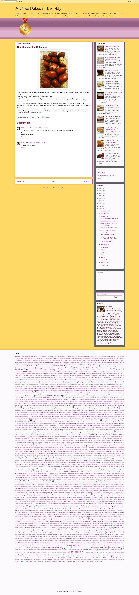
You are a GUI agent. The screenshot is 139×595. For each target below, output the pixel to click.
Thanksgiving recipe (86, 534)
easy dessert (26, 420)
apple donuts (58, 362)
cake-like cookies (83, 383)
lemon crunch (119, 460)
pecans (22, 497)
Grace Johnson (106, 436)
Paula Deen (121, 494)
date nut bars (76, 412)
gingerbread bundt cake (103, 434)
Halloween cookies (87, 442)
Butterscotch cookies (33, 381)
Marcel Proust (110, 468)
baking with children (65, 368)
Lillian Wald (44, 464)
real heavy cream (71, 506)
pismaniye (93, 499)
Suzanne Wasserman (90, 531)
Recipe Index (101, 172)
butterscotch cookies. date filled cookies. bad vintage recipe (54, 381)
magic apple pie (59, 468)
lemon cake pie (77, 460)
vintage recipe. (102, 552)
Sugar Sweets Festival (53, 529)
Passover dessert (86, 494)
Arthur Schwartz (57, 366)
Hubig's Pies (28, 451)
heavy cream (47, 445)
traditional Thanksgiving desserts (89, 538)
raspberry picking (44, 506)
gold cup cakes (84, 436)
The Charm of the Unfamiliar (108, 227)
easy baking (110, 416)
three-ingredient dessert (116, 536)
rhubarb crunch (75, 508)
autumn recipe (85, 366)
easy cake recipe (50, 418)
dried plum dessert (72, 416)
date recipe (84, 412)
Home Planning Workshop (37, 447)
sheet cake (85, 518)
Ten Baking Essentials (106, 241)
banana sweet (119, 368)
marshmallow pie (98, 469)
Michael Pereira (44, 475)
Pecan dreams (89, 495)
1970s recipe (27, 358)
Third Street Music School (103, 536)
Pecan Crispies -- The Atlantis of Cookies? (111, 141)
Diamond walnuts (91, 414)
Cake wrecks (73, 383)
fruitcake (83, 433)
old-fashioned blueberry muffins (48, 488)
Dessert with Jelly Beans (79, 414)
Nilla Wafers (100, 481)
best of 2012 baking (86, 369)
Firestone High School (107, 425)
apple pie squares (53, 364)
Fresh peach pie (39, 431)
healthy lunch (18, 445)
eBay (59, 421)
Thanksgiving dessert (51, 534)
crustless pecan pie (64, 410)
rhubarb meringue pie (94, 508)
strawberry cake (19, 527)
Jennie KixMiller (30, 455)
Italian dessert (70, 453)
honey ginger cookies (53, 449)
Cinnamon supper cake (58, 397)
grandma (87, 438)
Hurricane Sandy (49, 451)
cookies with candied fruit (79, 403)
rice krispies (67, 510)
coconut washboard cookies (42, 401)
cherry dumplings (84, 386)
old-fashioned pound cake (114, 488)
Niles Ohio (92, 481)
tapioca (16, 532)
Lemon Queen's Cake (82, 462)
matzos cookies (93, 471)
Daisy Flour (32, 412)
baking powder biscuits (44, 368)
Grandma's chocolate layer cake (114, 438)
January (103, 265)
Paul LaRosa (112, 494)
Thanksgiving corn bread (21, 534)
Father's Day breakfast (51, 425)
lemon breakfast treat (51, 460)
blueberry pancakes (31, 373)
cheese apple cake (37, 386)
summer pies (84, 529)
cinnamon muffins (36, 397)
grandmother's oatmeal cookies (46, 440)
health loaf (111, 444)
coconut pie (21, 401)
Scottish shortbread (93, 516)
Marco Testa (18, 469)
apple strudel (63, 364)
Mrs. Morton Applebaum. (114, 477)
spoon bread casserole (98, 523)
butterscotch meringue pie (76, 381)
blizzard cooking (82, 371)
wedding (71, 555)
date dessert (54, 412)
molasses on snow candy (45, 477)
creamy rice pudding (72, 408)
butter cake (39, 379)
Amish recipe (20, 360)
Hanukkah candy (88, 444)
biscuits (49, 371)
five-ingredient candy (119, 425)
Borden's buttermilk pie (77, 373)
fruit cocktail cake (38, 433)
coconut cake (67, 399)
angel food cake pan (58, 360)
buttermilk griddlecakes (94, 379)
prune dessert (29, 503)
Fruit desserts (75, 433)
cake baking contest (109, 381)
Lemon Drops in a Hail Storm (109, 221)
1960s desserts (120, 356)
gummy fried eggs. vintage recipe (70, 442)
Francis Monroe (72, 427)
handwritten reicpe (78, 444)
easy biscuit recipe (119, 416)
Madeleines (40, 468)
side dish (92, 518)
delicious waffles (51, 414)
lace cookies (31, 458)
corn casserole (39, 405)
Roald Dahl (17, 512)
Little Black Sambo (66, 464)
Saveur (106, 514)
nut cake (34, 484)
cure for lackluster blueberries (103, 410)
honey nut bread (80, 449)
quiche (56, 505)
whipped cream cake (20, 557)
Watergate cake (63, 555)
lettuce (32, 464)
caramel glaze (62, 384)
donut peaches (24, 416)
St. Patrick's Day (42, 525)
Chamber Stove (118, 384)
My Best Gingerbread (111, 70)
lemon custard (27, 462)
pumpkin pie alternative (104, 503)
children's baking (29, 388)
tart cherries (31, 532)
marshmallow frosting (87, 469)
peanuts (72, 495)
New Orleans (23, 481)
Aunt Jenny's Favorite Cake (73, 366)
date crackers (46, 412)
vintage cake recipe (74, 546)
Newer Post (21, 181)
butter (23, 379)
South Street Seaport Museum (92, 521)
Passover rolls (96, 494)
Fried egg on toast (87, 431)
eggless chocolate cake (90, 421)
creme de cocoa (90, 408)
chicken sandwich (19, 388)
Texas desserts (63, 532)
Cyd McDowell (24, 412)
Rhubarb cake (55, 508)
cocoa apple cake (109, 397)
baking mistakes (30, 368)
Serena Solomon (46, 518)
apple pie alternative (21, 364)
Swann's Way (101, 531)
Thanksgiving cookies (117, 532)
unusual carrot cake (97, 540)
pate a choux (105, 494)
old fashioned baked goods (62, 486)
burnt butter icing (116, 377)
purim (39, 505)
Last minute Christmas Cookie (69, 458)
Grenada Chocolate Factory (23, 442)
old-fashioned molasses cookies (97, 488)
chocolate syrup (105, 393)
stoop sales (94, 525)
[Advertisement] (24, 574)
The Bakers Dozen (113, 534)
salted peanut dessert (34, 514)
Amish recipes (28, 360)
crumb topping (43, 410)
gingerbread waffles (32, 436)
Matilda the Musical (42, 471)
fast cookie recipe (27, 425)
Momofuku (66, 477)
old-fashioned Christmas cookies (65, 488)
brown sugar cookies (52, 377)
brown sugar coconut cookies (38, 377)
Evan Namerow (120, 421)
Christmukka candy (99, 395)
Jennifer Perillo (40, 455)
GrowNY (41, 442)
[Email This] (42, 117)
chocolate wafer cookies (116, 393)
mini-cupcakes (64, 475)
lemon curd (18, 462)
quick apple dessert (64, 505)
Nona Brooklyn (102, 482)
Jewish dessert (76, 455)
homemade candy (69, 447)
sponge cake (87, 523)
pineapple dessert (33, 499)
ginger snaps (84, 434)
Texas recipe (83, 532)
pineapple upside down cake (61, 499)
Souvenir (22, 523)
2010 (101, 208)
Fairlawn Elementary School (67, 423)
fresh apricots (36, 429)
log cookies (117, 464)
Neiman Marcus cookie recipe (103, 479)
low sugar (53, 466)
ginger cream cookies (73, 434)
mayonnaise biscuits (103, 471)
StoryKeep (101, 525)
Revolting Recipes (46, 508)
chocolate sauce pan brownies (59, 393)
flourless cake (48, 427)
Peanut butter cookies (40, 495)
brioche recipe (66, 375)
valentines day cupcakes (109, 542)
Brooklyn (94, 375)
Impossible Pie (78, 451)
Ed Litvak (64, 421)
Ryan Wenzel (120, 512)
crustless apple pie (53, 410)
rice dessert (59, 510)
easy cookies (105, 418)
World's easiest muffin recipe (100, 559)
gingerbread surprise (20, 436)
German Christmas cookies (51, 434)
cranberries (58, 407)
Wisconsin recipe (47, 559)
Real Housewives (81, 506)
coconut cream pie (90, 399)
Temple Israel (39, 532)
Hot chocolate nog (109, 449)
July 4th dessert (59, 456)
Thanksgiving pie (75, 534)
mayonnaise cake (114, 471)
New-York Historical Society (82, 481)
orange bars (121, 490)
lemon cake (68, 460)
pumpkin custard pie (74, 503)
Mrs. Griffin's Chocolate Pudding (99, 477)
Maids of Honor (86, 468)
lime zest (58, 464)
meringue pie (121, 473)
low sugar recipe (61, 466)
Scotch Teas (71, 516)
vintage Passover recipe (103, 549)
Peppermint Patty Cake (31, 497)
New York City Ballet (46, 481)
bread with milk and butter (116, 373)
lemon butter (61, 460)
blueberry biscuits (109, 371)
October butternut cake (25, 486)
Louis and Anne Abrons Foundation (36, 466)
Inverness (17, 453)
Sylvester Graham (118, 531)
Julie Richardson (48, 457)
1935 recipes (70, 356)
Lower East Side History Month (99, 466)
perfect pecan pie (63, 497)
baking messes (20, 368)
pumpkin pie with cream (20, 505)
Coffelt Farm (98, 401)
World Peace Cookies (66, 559)
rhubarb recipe (34, 510)
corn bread (31, 405)
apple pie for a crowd (42, 364)
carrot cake (88, 384)
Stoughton (108, 525)
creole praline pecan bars (112, 408)
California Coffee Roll (111, 81)
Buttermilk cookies (82, 379)
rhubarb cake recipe (65, 508)
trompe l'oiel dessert (21, 540)
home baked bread (24, 447)
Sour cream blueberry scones (27, 521)
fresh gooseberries (89, 429)
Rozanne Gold (87, 512)
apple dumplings (95, 362)
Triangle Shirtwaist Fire (118, 538)
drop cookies (82, 416)
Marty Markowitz (108, 469)
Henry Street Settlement (77, 446)
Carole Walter (81, 384)
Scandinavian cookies (26, 516)
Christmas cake (19, 395)
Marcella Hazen (118, 468)
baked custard (120, 366)
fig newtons (79, 425)
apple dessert (49, 362)
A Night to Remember (37, 358)
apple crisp (30, 362)
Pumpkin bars (54, 503)
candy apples (119, 382)
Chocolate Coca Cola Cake (65, 390)
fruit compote (47, 433)
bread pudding (97, 373)
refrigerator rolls (20, 508)
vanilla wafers (48, 543)
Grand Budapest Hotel (68, 438)
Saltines (43, 514)
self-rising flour (37, 518)
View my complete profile (104, 343)
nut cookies (41, 484)
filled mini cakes (96, 425)
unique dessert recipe (76, 540)
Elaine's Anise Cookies (111, 105)
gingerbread (92, 434)
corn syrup (63, 405)
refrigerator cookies (118, 507)
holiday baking (114, 446)
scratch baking (103, 516)
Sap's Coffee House (74, 514)
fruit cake (29, 433)
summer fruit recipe (65, 529)
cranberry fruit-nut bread (91, 407)
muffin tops (45, 479)
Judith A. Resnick (36, 457)
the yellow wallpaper (91, 536)
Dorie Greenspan (47, 416)
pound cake (62, 501)
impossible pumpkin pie (89, 451)
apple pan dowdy (114, 362)
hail (80, 442)
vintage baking (26, 545)
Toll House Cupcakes (65, 538)
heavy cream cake (56, 445)
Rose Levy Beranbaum (50, 512)
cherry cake (55, 386)
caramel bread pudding (32, 384)
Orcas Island (88, 492)
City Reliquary (69, 397)
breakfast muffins (27, 375)
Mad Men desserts (32, 468)
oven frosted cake (118, 492)
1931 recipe (50, 356)
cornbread (71, 405)
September (104, 244)
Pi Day (100, 497)
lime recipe (51, 464)
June (102, 252)
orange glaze (46, 492)
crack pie (35, 407)
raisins (26, 507)
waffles (106, 554)
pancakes (42, 494)
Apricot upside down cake (101, 364)
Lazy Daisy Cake (118, 458)
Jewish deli (67, 455)
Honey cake (44, 449)
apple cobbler (23, 362)
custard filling (115, 410)
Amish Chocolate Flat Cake (109, 358)
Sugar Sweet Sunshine (40, 529)
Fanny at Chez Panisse (102, 423)
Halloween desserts (108, 442)
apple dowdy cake (85, 362)
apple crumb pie (39, 362)
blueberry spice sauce (51, 373)
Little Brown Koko (77, 464)
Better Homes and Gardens (99, 369)
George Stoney (25, 434)
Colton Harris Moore (24, 403)
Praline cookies (90, 501)
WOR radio (56, 559)
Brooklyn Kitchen (103, 375)
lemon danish (35, 462)
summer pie (76, 529)
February (104, 262)
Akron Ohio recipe (64, 358)
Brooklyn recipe (113, 375)
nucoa (28, 484)
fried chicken (79, 431)
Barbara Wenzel (31, 369)
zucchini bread (71, 561)
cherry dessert (74, 386)
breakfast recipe (48, 375)
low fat (47, 466)
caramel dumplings (52, 384)
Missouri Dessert (82, 475)
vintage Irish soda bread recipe (75, 549)
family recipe (92, 423)
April (102, 257)
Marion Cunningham (75, 469)
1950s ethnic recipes (110, 356)
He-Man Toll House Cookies (100, 444)
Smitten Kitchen (38, 519)
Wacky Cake (99, 554)
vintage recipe (74, 552)
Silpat (97, 518)
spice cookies (46, 523)
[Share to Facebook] (47, 117)
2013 (101, 201)
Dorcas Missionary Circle (36, 416)
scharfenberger (37, 516)
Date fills (69, 412)
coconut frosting (111, 399)
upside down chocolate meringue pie (55, 542)
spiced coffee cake (77, 523)
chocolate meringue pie (74, 392)
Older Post (87, 181)
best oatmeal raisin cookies (73, 369)
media (25, 473)
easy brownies (31, 418)
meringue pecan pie (111, 473)
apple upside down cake (74, 364)
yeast (22, 561)
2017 (101, 190)
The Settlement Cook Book (65, 536)
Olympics (53, 490)
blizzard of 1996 (91, 371)
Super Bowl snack (38, 531)
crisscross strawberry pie (31, 410)
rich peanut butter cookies (88, 510)
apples (91, 364)
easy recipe (96, 420)
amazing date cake (96, 358)
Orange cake (20, 492)
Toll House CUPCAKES (112, 46)
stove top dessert (117, 525)
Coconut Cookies (78, 399)
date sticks (99, 412)
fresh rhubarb (58, 431)
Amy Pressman (37, 360)
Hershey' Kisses (91, 445)
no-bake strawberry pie (77, 482)
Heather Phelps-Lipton (37, 445)
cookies (69, 403)
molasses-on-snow (57, 477)
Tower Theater (76, 538)
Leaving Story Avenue (26, 460)
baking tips (55, 368)
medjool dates (33, 473)
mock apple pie (100, 475)
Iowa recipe (24, 453)
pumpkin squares (32, 505)
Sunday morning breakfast (105, 529)
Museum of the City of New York (74, 479)
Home (54, 181)
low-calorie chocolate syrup (74, 466)
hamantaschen (118, 442)
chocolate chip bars (110, 388)
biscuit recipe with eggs (40, 371)
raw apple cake (53, 506)
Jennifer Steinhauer (49, 455)
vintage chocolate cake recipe (114, 546)
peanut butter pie (64, 495)
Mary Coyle (116, 469)
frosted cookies (109, 431)
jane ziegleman (107, 453)
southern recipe (107, 521)
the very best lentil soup (78, 536)
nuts (47, 484)
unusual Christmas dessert (110, 540)
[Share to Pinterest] (49, 117)
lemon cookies (99, 460)
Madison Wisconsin (49, 468)
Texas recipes (92, 533)
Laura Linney (92, 458)
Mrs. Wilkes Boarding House (27, 479)
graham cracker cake (117, 436)
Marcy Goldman (27, 470)
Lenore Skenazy (25, 464)
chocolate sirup (83, 393)
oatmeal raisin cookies (111, 484)
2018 (101, 188)
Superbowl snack (68, 531)
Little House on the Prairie (106, 464)
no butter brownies (110, 481)
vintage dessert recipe (112, 548)
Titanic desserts (53, 538)
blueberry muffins (20, 373)
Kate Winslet (101, 456)
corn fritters (55, 405)
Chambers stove (19, 386)
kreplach (17, 458)
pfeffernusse (87, 497)
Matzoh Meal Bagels (83, 471)
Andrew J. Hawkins (46, 360)
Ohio (34, 486)
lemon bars (41, 460)
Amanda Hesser (86, 358)
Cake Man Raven (19, 382)
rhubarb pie (113, 508)
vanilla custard (18, 543)
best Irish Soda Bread (60, 369)
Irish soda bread (40, 453)
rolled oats (32, 512)
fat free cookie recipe (38, 425)
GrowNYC (47, 442)
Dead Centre (119, 412)
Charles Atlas (28, 386)
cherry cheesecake (64, 386)
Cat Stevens (104, 384)
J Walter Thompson (79, 453)
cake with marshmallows (62, 382)
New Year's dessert (34, 481)
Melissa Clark (53, 473)
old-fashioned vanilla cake (33, 490)
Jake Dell (96, 453)
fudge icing (90, 433)
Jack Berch (89, 453)
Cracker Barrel (42, 407)
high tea (107, 445)
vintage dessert (97, 547)
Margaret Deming (47, 469)
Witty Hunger (25, 128)
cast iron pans (96, 384)
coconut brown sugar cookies (55, 399)
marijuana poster (65, 469)
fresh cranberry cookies (66, 429)
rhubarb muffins (105, 508)
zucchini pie (98, 561)
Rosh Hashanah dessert (74, 512)
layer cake (109, 458)
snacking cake (56, 519)
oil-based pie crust (50, 486)
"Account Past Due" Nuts (107, 234)
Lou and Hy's (23, 466)
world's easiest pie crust (114, 559)
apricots (111, 364)
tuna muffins (40, 540)
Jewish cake (60, 455)
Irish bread (31, 453)
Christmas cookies (52, 396)
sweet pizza (109, 531)
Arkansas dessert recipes (43, 366)
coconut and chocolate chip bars (29, 399)
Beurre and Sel (18, 371)
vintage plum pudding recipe (48, 552)
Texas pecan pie (73, 532)
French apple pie (82, 427)
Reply (23, 137)
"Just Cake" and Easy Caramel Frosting (111, 128)
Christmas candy (29, 396)
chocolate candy (92, 388)
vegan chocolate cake (58, 543)
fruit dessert (55, 433)
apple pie (122, 362)
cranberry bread (67, 407)
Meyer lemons (34, 475)
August (103, 247)
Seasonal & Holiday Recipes (105, 175)
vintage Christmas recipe (21, 547)
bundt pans (107, 377)
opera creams (113, 490)
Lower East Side (86, 466)
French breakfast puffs (101, 427)
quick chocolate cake (88, 505)
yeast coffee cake (38, 561)
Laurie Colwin (100, 458)
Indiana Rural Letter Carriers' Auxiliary (111, 451)
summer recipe (92, 529)
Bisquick (55, 371)
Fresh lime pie (29, 431)
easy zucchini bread (51, 421)
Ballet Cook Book (77, 368)
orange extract (38, 492)
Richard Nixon (99, 510)
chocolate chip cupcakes (26, 390)
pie (105, 497)
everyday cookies (30, 423)
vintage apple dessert (113, 543)
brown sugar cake (25, 377)
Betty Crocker (111, 369)
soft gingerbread (97, 519)
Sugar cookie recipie (28, 529)
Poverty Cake (81, 501)
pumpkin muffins (85, 503)
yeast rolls (54, 561)
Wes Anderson (107, 556)
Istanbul (49, 453)
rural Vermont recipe (97, 512)
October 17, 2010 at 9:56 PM (36, 142)
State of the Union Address (55, 525)
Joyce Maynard (25, 457)
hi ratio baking (100, 445)
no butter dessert (34, 482)
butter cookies (31, 379)
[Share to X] (45, 117)
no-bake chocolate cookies (64, 482)
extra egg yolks (40, 423)
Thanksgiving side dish (100, 534)
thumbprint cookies (29, 538)
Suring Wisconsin (78, 531)
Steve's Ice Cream (77, 525)
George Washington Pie (36, 434)
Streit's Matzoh (110, 527)
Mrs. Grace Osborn (84, 477)
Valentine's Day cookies (78, 542)
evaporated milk (20, 423)
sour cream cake (40, 521)
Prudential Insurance (20, 503)
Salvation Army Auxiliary (52, 514)
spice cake (38, 523)
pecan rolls (116, 495)
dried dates (63, 416)
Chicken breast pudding (116, 386)
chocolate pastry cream (87, 392)
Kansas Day (67, 456)
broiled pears (87, 375)
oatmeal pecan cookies (86, 484)
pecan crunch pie (80, 495)
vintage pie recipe (33, 552)
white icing (90, 557)
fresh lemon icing (20, 431)
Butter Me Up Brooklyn (50, 379)
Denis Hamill (60, 414)
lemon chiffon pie (88, 460)
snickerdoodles (65, 519)
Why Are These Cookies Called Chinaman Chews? (108, 237)
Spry (29, 525)
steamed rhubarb (67, 525)
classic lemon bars (79, 397)
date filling (62, 412)
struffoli (117, 527)
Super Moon (48, 531)
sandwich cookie (64, 514)
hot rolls (21, 451)
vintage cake (62, 545)
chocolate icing (40, 392)
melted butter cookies (73, 473)
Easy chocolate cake (63, 418)
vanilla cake (119, 542)
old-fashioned (23, 488)
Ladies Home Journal (54, 458)
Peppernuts (41, 497)
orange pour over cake (69, 492)
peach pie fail (29, 495)
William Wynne (116, 557)
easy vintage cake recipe (108, 419)
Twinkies (54, 540)
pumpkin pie (93, 503)
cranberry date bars (78, 407)
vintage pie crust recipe (20, 552)
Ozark (30, 494)
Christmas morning (88, 395)
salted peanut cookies (22, 514)
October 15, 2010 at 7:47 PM (39, 128)
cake (102, 381)
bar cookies (19, 370)
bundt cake (91, 377)
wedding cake (78, 555)
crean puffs (81, 408)
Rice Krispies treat (75, 510)
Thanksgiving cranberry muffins (36, 534)
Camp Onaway (110, 382)
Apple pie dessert (32, 364)
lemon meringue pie (69, 462)
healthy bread (119, 444)
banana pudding (110, 368)
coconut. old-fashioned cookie (58, 401)
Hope (87, 449)
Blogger (79, 591)
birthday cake (28, 371)
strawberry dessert (30, 527)
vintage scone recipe (39, 554)
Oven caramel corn (107, 492)
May (102, 254)
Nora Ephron (119, 482)
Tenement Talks (49, 532)
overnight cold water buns (21, 494)
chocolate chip (101, 388)
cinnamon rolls (46, 397)
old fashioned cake (88, 486)
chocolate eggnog (113, 390)
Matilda (34, 471)
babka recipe (104, 366)
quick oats (117, 505)
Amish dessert (120, 358)
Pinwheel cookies (84, 499)
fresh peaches (49, 431)
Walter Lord (46, 555)
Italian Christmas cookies (59, 453)
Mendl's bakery (95, 473)
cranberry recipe (114, 407)
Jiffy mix (116, 455)
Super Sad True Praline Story (109, 218)
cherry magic (93, 386)
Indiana (98, 451)
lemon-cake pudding (115, 462)
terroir (56, 532)
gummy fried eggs (56, 442)
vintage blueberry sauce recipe (50, 545)
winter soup (30, 559)
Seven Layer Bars (63, 518)
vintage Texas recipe (66, 554)
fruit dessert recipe (64, 433)
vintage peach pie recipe (116, 549)
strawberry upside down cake (98, 527)
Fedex (61, 425)
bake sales (111, 366)
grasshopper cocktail (87, 440)
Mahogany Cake (69, 468)
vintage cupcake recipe (84, 547)
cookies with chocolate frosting (94, 403)
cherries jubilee (46, 386)
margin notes (56, 469)
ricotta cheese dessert (109, 510)
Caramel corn (43, 384)
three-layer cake (19, 538)
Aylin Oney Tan (94, 366)
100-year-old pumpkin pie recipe (29, 356)
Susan (23, 142)
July (102, 249)
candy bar (17, 384)
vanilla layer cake (28, 543)
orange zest (80, 492)
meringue (103, 473)
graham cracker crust (35, 438)
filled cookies (87, 425)
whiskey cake (55, 557)
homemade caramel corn (81, 447)
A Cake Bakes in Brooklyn (39, 8)
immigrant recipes (69, 451)
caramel (23, 384)
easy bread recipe (21, 418)
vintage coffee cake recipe (36, 547)
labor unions (24, 458)
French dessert (112, 427)
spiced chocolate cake (66, 523)
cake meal (27, 382)
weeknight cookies (96, 555)
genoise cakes (114, 433)
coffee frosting (90, 401)
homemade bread (58, 447)
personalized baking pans (76, 497)
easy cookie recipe (93, 418)
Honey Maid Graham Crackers (67, 449)
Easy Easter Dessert (37, 419)
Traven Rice (101, 538)
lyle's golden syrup (112, 466)
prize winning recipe (117, 501)
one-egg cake (104, 490)
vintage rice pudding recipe (26, 554)
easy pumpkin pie (86, 419)
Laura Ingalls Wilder (82, 458)
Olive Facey (44, 490)
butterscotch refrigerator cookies (91, 381)
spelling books (29, 523)
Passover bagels (66, 494)
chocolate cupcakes (79, 390)
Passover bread (75, 494)
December (104, 211)
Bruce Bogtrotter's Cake (112, 153)
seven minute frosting (75, 518)
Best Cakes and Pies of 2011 (45, 370)
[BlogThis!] (43, 117)
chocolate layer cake (51, 392)
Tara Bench (23, 532)
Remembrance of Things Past (33, 508)
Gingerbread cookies (116, 434)
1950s (101, 356)
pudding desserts (44, 503)
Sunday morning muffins (25, 531)
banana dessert (101, 368)
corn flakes (48, 405)
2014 (101, 198)
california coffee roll (101, 382)
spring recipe (23, 525)
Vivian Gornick (91, 554)
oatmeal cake (62, 484)
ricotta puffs (119, 510)
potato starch (54, 501)
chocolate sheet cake (73, 393)
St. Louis (34, 525)
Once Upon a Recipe (73, 490)
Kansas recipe (75, 456)
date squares (92, 412)
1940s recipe (94, 356)
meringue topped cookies (23, 475)
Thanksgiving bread (104, 533)
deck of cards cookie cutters (22, 414)
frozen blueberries (21, 433)
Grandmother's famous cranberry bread (25, 440)
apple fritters (105, 362)
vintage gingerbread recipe (60, 549)
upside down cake (40, 542)
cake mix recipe (35, 382)
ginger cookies (63, 434)
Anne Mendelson (92, 360)
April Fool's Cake (118, 364)
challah (111, 384)
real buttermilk (62, 506)
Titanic (46, 538)
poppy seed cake (33, 501)
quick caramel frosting (76, 505)
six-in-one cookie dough (27, 519)
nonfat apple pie (111, 482)
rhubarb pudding (25, 510)
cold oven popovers (107, 401)
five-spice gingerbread (22, 427)
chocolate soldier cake (94, 393)
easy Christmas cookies (78, 418)
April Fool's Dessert (29, 366)
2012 (101, 203)
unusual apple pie (87, 540)
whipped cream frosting (32, 557)
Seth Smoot (54, 518)
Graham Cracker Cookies (21, 438)
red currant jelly (90, 506)
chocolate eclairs (103, 390)
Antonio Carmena (102, 360)
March (103, 260)
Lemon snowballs (104, 462)
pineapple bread (23, 499)
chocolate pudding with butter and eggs (31, 393)
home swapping (48, 447)
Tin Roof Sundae (39, 538)
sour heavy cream (78, 521)
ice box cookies (59, 451)
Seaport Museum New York (115, 516)
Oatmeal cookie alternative (73, 484)
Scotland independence (81, 516)
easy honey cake (67, 419)
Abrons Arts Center (48, 358)
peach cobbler (20, 495)
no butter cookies (24, 482)
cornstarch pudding (90, 405)
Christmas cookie (40, 395)
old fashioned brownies (76, 486)
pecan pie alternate (107, 495)
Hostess (92, 449)
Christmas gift (79, 395)
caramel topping (72, 384)
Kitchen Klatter (119, 456)
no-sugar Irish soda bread (91, 482)
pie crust (117, 497)
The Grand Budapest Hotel (43, 536)
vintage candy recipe (99, 545)
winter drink (23, 559)
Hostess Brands (100, 449)
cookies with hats (107, 403)
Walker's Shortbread (114, 554)
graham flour (57, 438)
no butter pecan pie (44, 482)
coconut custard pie (101, 399)
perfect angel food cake (51, 497)
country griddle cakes (109, 405)
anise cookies (68, 360)
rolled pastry (40, 512)
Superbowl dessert (57, 531)
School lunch (63, 516)
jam (101, 453)
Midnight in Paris (54, 475)
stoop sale (87, 525)
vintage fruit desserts (47, 549)
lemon (34, 460)
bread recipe (105, 373)
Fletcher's (31, 427)
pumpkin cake (64, 503)
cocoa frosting (119, 397)
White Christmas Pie (81, 557)
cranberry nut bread (103, 407)
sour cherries (116, 519)
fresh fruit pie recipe (78, 429)
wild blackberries (99, 557)
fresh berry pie (44, 429)
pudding (36, 503)
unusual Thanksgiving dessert (27, 542)
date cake (38, 412)
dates (105, 412)
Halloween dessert (98, 442)
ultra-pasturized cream (64, 540)
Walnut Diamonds (37, 555)
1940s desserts (85, 356)
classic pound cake (89, 397)
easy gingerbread (56, 419)
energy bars (100, 421)
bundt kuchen (99, 377)
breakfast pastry (38, 375)
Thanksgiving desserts (64, 534)
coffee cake (81, 401)
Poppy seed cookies (44, 501)
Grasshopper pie (97, 440)
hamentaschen (29, 444)
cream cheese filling (29, 408)
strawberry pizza (61, 527)
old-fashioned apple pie (33, 488)
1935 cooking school (60, 356)
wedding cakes (86, 555)
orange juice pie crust (58, 492)
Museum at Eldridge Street (57, 479)
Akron (56, 358)
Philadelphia (94, 497)
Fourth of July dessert (59, 427)
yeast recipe (47, 561)
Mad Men (23, 468)
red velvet (98, 506)
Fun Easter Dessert (99, 433)
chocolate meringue (62, 392)
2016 (101, 193)
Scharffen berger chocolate (50, 516)
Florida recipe (39, 427)
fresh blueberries (54, 429)
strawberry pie (52, 527)
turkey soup (47, 540)
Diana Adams (100, 414)
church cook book (110, 395)
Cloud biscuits (100, 397)
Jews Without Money (107, 455)
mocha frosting (91, 475)
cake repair (43, 382)
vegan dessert (81, 543)
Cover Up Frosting (26, 407)
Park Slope (51, 494)
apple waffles (85, 364)
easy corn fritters (115, 418)
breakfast (17, 375)
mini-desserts (72, 475)
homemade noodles (27, 449)
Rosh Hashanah (61, 512)
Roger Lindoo (25, 512)
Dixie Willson (117, 414)
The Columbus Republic (28, 536)
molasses (34, 477)
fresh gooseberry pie (100, 429)
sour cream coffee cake (52, 521)
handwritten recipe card (65, 444)
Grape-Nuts (77, 440)
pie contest (110, 497)
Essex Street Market (110, 421)
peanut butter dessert (53, 495)
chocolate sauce (46, 393)
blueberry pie (41, 373)
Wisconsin (37, 559)
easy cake (39, 418)
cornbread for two (80, 405)
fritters (102, 431)
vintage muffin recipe (90, 549)
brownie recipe (62, 377)
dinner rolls (109, 414)
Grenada (122, 440)
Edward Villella (71, 421)
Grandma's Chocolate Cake (97, 438)
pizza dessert (101, 499)
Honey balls (36, 449)
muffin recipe (38, 479)
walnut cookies (27, 555)
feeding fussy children (70, 425)
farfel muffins (114, 423)
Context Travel (53, 403)
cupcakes (91, 410)
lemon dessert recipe (45, 462)
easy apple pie (102, 416)
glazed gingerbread (61, 436)
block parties (100, 371)
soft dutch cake (88, 519)
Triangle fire (108, 538)
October (103, 216)
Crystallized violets (75, 410)
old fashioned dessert (99, 486)
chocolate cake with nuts (80, 388)
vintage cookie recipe (54, 548)
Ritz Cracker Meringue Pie (113, 116)
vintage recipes (111, 552)
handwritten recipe (52, 444)
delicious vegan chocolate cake (38, 414)
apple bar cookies (115, 360)
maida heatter (78, 468)
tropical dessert (31, 540)
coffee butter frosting (71, 401)
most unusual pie (74, 477)
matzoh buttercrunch (70, 471)
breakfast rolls (57, 375)
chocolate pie (98, 392)
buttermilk (62, 379)
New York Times (58, 481)
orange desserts (29, 492)
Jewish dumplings (87, 455)
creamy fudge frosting (60, 408)
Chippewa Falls (40, 388)
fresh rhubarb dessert (69, 431)
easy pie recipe (76, 419)
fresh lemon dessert (119, 429)
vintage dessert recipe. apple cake (23, 549)
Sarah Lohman (84, 514)
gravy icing (115, 440)
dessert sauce (68, 414)
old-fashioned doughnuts (80, 488)
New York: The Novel (69, 481)
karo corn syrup (92, 456)
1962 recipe (19, 358)
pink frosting (74, 499)
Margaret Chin (37, 469)
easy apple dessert (92, 416)
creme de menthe (100, 408)
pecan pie (98, 495)
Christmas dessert (68, 396)
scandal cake (112, 514)
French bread (91, 427)
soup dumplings (106, 519)
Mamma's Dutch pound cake (98, 468)
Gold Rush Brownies (95, 436)
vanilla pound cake (38, 543)
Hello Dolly (65, 445)
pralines (98, 501)
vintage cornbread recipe (71, 547)
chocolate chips (38, 390)
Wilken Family (107, 557)
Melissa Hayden (62, 473)
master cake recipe (26, 471)
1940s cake (77, 356)
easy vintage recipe (28, 421)
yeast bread (29, 561)
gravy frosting (106, 440)
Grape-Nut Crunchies (68, 440)
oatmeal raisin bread (99, 484)
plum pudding (109, 499)
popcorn (116, 499)
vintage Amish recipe (102, 543)
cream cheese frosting (41, 408)
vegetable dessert (91, 543)
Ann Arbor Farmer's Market (79, 360)
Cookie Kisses (62, 403)
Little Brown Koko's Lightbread (90, 464)
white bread (63, 557)
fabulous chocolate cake (51, 423)
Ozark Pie (36, 494)
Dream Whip (56, 416)
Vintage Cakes (88, 545)
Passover (58, 494)
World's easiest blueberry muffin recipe (82, 559)
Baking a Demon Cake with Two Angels (108, 224)
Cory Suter (100, 405)
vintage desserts (37, 549)
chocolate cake (67, 388)
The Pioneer (54, 536)
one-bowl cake (94, 490)
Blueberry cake (118, 371)
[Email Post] (38, 117)
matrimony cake (52, 471)
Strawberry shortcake (85, 527)
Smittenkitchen (47, 519)
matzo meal (60, 471)
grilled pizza (34, 442)
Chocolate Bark (57, 388)
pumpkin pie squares (117, 503)
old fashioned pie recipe (111, 486)
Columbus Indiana (36, 403)
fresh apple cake (27, 429)
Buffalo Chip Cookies (80, 377)
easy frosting (47, 419)
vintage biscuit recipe (36, 545)
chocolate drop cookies (92, 390)
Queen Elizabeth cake (48, 505)
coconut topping (30, 401)
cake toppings (51, 382)
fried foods (96, 431)
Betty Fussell (119, 369)
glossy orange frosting (73, 436)
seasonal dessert (28, 518)
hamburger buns (19, 444)
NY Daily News (53, 484)
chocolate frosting (28, 392)
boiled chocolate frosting (63, 373)
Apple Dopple (66, 362)
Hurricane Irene (38, 451)
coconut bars (42, 399)
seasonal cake (18, 518)
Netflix (113, 479)
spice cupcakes (55, 523)
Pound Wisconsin (72, 501)
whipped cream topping (44, 557)
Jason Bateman (116, 453)
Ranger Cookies (34, 506)
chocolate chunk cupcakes (51, 390)
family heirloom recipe (82, 423)
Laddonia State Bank (41, 458)
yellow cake (62, 561)
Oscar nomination (97, 492)
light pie (37, 464)
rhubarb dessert (84, 508)
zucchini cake (80, 561)
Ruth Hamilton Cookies (108, 512)
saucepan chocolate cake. (96, 514)
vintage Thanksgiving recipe (79, 554)
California (92, 382)
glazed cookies (51, 436)
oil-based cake (40, 486)
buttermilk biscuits (71, 379)
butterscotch (23, 381)
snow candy (79, 519)
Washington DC (54, 555)
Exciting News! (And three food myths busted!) (112, 58)
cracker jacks (51, 407)
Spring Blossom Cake (110, 523)
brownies (70, 377)
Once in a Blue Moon (62, 490)
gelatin (107, 433)
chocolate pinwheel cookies (110, 392)
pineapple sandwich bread (46, 499)
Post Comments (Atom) (58, 188)
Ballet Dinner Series (90, 368)
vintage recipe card (91, 552)
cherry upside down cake (103, 386)
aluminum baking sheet (75, 358)
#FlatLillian (17, 356)
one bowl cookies (84, 490)
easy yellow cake (40, 421)
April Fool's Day (18, 366)
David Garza (111, 412)
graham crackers (47, 438)
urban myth (68, 542)
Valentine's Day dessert (93, 542)
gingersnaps (42, 436)
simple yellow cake (115, 518)
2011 (100, 206)
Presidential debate (106, 501)
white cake (71, 557)
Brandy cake (89, 373)
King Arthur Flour (110, 456)
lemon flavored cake (57, 462)
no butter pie (53, 482)
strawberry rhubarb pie (72, 527)
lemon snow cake (94, 462)
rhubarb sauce (43, 510)
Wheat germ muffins (117, 555)
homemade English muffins (110, 447)
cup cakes (84, 410)
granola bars (58, 440)
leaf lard (17, 460)
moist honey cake (26, 477)
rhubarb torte (51, 510)
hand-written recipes (40, 444)
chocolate (48, 388)
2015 (101, 196)
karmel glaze (84, 456)
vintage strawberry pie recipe (52, 554)
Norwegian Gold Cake (20, 484)
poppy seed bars (23, 501)
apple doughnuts (75, 362)
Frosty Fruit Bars (120, 431)
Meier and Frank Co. (43, 473)
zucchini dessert (89, 561)
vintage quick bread (61, 552)
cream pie (50, 408)
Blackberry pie (72, 371)
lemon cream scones (109, 460)
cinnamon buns (26, 397)
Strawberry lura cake (42, 527)
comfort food (45, 403)
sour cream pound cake (66, 521)
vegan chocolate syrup (70, 543)
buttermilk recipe (105, 379)
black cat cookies (63, 371)
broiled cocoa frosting (76, 375)
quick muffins (98, 505)
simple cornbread (105, 518)
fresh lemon (110, 429)
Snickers (73, 519)
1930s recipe (42, 356)
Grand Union (78, 438)
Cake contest (119, 381)
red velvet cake (107, 507)
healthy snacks (26, 445)
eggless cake (80, 421)
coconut (17, 399)
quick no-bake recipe (108, 505)
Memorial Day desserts (85, 473)
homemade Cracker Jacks (95, 447)
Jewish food (96, 455)
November (104, 213)
